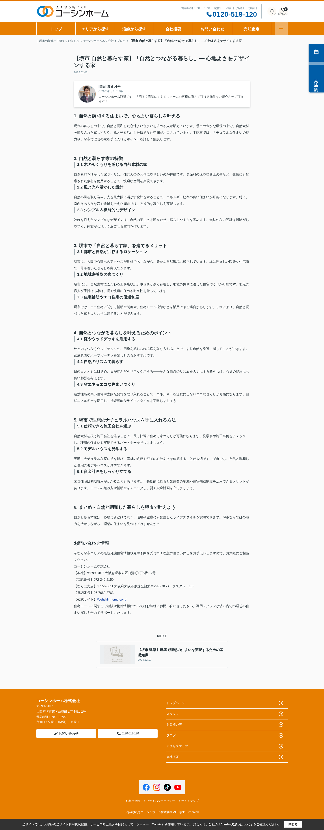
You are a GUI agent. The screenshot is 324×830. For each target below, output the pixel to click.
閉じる (293, 824)
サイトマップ (190, 800)
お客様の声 (174, 724)
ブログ (171, 735)
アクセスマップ (177, 746)
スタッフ (172, 713)
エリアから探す (95, 29)
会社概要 (173, 29)
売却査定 (251, 29)
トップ (56, 29)
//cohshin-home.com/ (111, 599)
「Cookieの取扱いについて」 (235, 824)
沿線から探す (134, 29)
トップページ (175, 703)
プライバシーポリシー (160, 800)
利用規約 (134, 800)
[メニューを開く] (281, 28)
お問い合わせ (212, 29)
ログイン (271, 13)
